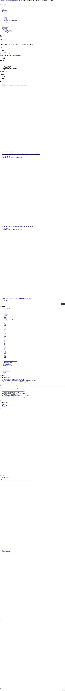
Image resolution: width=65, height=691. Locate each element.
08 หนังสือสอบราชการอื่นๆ (6, 371)
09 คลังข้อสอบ (4, 372)
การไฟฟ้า (5, 309)
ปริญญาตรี (5, 367)
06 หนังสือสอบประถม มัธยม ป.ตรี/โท (7, 365)
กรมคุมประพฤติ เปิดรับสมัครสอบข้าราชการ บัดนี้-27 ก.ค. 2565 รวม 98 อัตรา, (13, 393)
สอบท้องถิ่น (5, 318)
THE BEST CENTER (3, 4)
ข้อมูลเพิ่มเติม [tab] (4, 58)
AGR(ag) (5, 324)
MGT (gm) (5, 348)
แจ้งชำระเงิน (4, 406)
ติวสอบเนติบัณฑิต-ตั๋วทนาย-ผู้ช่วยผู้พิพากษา (10, 361)
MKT (4, 349)
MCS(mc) (5, 346)
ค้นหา (1, 302)
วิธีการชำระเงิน (4, 405)
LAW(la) (5, 345)
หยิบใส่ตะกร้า (2, 54)
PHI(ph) (5, 351)
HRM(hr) (5, 342)
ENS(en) (5, 335)
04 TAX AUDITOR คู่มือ (5, 363)
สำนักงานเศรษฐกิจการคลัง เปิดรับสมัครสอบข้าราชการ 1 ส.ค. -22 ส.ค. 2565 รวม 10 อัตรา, (15, 395)
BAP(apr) (5, 327)
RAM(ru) (20, 55)
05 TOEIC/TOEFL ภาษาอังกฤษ (6, 364)
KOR (4, 344)
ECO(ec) (13, 223)
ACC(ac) (5, 323)
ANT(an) (5, 325)
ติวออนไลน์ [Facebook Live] (8, 362)
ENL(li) (5, 334)
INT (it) (5, 343)
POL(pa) (13, 151)
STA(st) (5, 357)
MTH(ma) (5, 350)
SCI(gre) (5, 355)
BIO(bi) (5, 328)
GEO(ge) (5, 338)
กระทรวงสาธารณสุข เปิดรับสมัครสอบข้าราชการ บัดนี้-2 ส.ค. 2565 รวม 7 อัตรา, (14, 397)
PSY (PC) (5, 353)
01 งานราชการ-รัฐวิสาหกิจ (6, 308)
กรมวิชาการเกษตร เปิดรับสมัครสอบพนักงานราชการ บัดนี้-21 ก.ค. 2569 (13, 379)
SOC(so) (5, 356)
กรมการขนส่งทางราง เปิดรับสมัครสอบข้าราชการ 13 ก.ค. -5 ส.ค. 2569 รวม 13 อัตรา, (15, 382)
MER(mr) (5, 347)
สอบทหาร (5, 317)
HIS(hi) (5, 340)
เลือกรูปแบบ (8, 156)
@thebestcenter (4, 550)
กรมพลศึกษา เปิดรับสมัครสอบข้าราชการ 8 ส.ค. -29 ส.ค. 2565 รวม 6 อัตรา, (13, 391)
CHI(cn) (5, 329)
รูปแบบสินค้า (2, 50)
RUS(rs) (5, 354)
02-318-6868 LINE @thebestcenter (5, 0)
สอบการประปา (6, 314)
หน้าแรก (3, 404)
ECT (4, 332)
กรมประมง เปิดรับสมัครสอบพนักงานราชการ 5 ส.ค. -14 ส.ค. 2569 (12, 381)
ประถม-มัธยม (6, 366)
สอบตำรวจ (5, 316)
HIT (4, 341)
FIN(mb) (5, 336)
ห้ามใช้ (6, 320)
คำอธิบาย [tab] (3, 57)
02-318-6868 (3, 549)
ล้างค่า (5, 52)
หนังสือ (5, 78)
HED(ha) (5, 339)
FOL (4, 337)
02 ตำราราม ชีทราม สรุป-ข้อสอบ (14, 55)
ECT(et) (5, 333)
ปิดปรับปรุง (3, 373)
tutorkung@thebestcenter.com (14, 0)
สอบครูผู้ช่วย (5, 315)
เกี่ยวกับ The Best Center (5, 477)
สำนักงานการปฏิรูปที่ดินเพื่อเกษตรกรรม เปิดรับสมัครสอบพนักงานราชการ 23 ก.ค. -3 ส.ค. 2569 (16, 380)
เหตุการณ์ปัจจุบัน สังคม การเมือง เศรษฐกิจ (10, 319)
